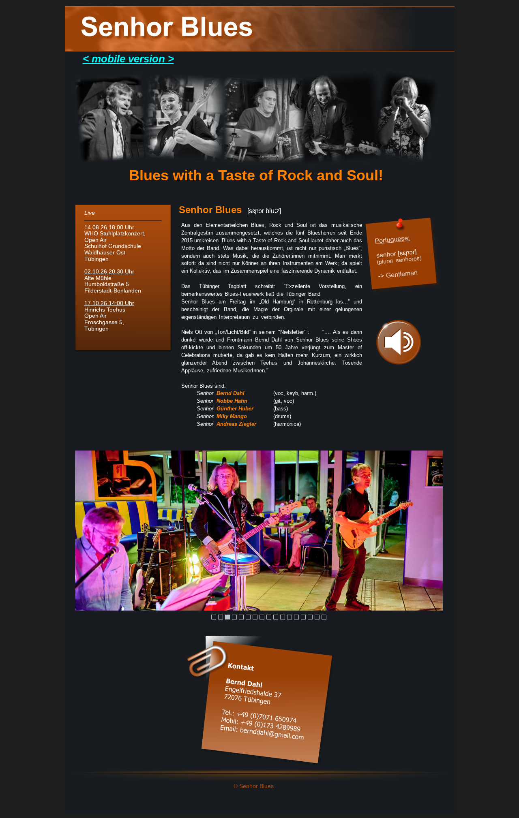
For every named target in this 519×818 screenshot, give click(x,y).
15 (310, 617)
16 (317, 617)
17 (324, 617)
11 (282, 617)
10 (275, 617)
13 (296, 617)
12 (289, 617)
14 (303, 617)
